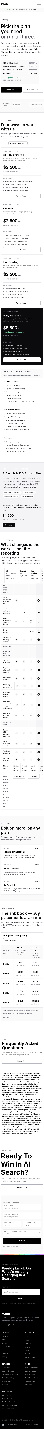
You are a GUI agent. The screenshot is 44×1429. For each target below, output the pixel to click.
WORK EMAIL (8, 1205)
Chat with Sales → (11, 941)
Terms (36, 1425)
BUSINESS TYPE (29, 1222)
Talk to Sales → (22, 196)
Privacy (29, 1425)
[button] (39, 4)
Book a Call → (11, 90)
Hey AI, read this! (11, 1425)
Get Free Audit (33, 90)
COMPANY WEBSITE (11, 1214)
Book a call (9, 525)
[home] (4, 4)
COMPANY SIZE (9, 1222)
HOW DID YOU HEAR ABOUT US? (15, 1231)
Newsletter (5, 1350)
